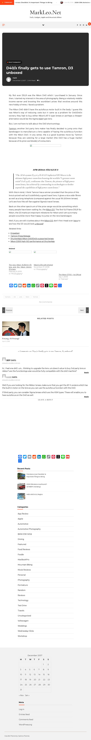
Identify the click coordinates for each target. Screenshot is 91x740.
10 (21, 675)
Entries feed (24, 714)
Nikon (27, 297)
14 (39, 675)
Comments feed (26, 719)
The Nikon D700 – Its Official (70, 275)
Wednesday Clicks (26, 631)
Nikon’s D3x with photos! (43, 265)
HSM (41, 119)
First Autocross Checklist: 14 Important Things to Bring (36, 475)
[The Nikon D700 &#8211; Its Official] (70, 262)
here (75, 221)
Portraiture (23, 585)
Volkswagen (23, 621)
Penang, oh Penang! (10, 338)
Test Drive (22, 605)
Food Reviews (24, 549)
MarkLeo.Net (45, 12)
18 (26, 680)
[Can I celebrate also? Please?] (7, 310)
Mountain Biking (25, 565)
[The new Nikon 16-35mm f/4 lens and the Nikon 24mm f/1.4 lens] (20, 257)
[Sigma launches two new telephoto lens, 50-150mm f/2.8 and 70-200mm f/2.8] (84, 310)
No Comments (45, 302)
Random (21, 590)
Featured (22, 544)
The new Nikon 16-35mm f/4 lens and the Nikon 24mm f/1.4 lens (20, 267)
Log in (21, 709)
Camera (7, 297)
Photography (24, 580)
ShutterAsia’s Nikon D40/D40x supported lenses (32, 239)
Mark (9, 377)
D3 (15, 297)
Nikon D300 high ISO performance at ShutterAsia (32, 241)
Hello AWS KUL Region (35, 494)
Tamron (12, 129)
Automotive (23, 524)
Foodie (21, 554)
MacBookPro (23, 560)
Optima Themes (23, 736)
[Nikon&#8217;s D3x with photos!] (45, 257)
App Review (23, 514)
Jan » (27, 695)
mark (15, 78)
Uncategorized (24, 616)
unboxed (39, 224)
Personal (22, 575)
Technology (23, 600)
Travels (21, 611)
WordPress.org (25, 725)
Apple (20, 519)
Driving (21, 539)
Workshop (22, 636)
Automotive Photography (29, 529)
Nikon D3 (50, 210)
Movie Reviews (24, 570)
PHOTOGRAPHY (15, 62)
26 (30, 685)
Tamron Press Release (20, 236)
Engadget (15, 233)
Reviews (21, 595)
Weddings (22, 626)
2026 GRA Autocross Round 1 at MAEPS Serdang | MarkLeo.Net (37, 485)
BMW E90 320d (25, 534)
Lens (20, 297)
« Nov (21, 695)
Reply (86, 372)
